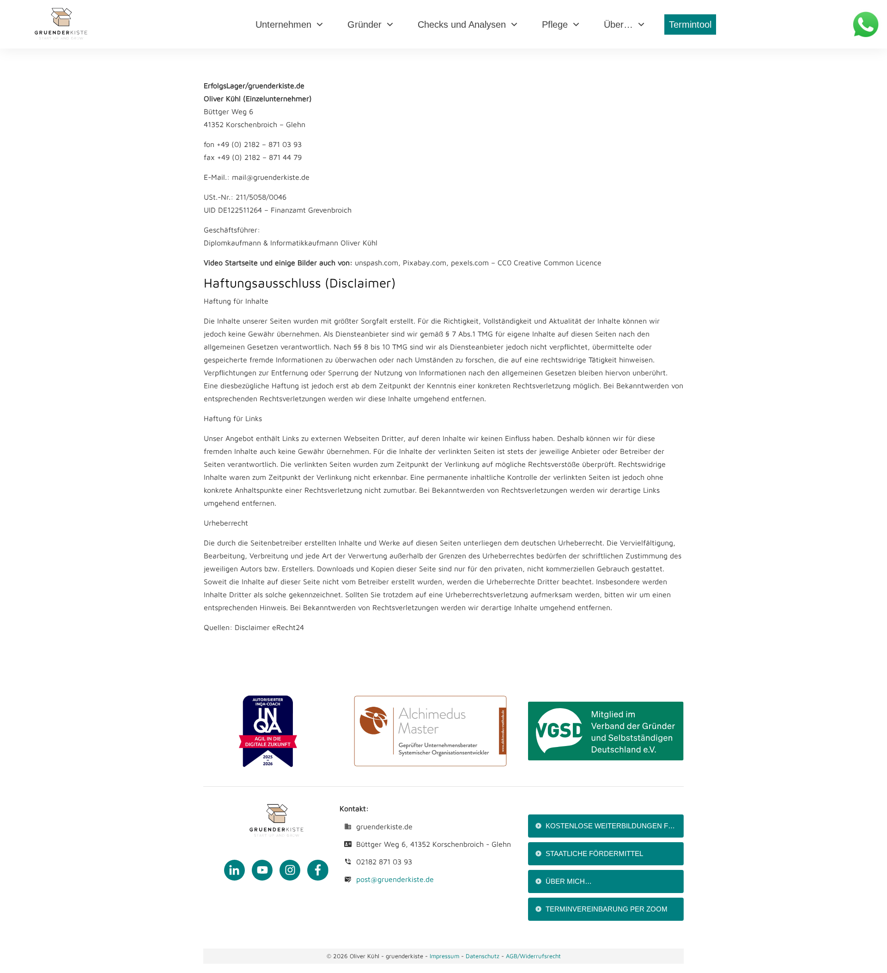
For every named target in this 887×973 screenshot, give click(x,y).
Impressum (444, 956)
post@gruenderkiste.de (395, 879)
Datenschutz (483, 956)
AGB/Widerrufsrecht (533, 956)
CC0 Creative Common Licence (549, 262)
